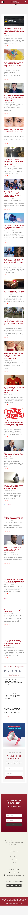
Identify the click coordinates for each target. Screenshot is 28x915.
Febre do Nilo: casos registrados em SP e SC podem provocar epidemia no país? (13, 682)
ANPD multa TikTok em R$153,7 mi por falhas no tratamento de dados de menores (12, 696)
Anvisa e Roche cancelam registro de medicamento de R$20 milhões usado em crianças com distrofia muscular (13, 711)
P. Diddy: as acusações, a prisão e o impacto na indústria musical (12, 549)
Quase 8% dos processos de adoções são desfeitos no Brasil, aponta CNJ (13, 486)
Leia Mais (6, 46)
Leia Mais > (6, 686)
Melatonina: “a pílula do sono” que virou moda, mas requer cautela (14, 227)
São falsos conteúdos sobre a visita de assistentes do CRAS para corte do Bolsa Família (14, 581)
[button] (4, 671)
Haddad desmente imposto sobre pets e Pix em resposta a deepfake (14, 454)
